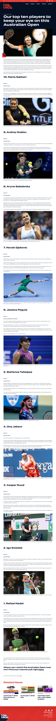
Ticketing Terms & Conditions (48, 714)
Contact (50, 4)
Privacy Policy (50, 713)
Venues (44, 4)
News (38, 4)
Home (27, 4)
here (21, 675)
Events (33, 4)
